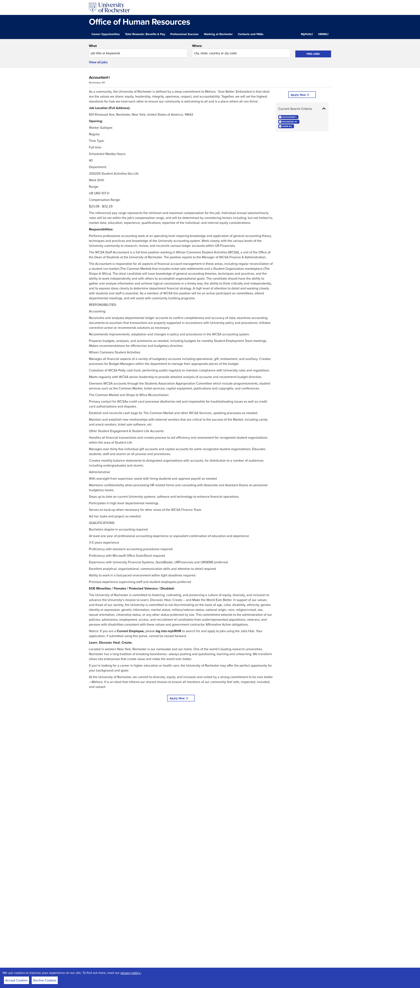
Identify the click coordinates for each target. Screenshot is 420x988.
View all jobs (98, 62)
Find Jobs (313, 54)
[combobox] (138, 50)
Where (197, 45)
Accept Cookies (16, 980)
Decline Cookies (44, 980)
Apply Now (177, 698)
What (93, 45)
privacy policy (130, 972)
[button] (302, 108)
